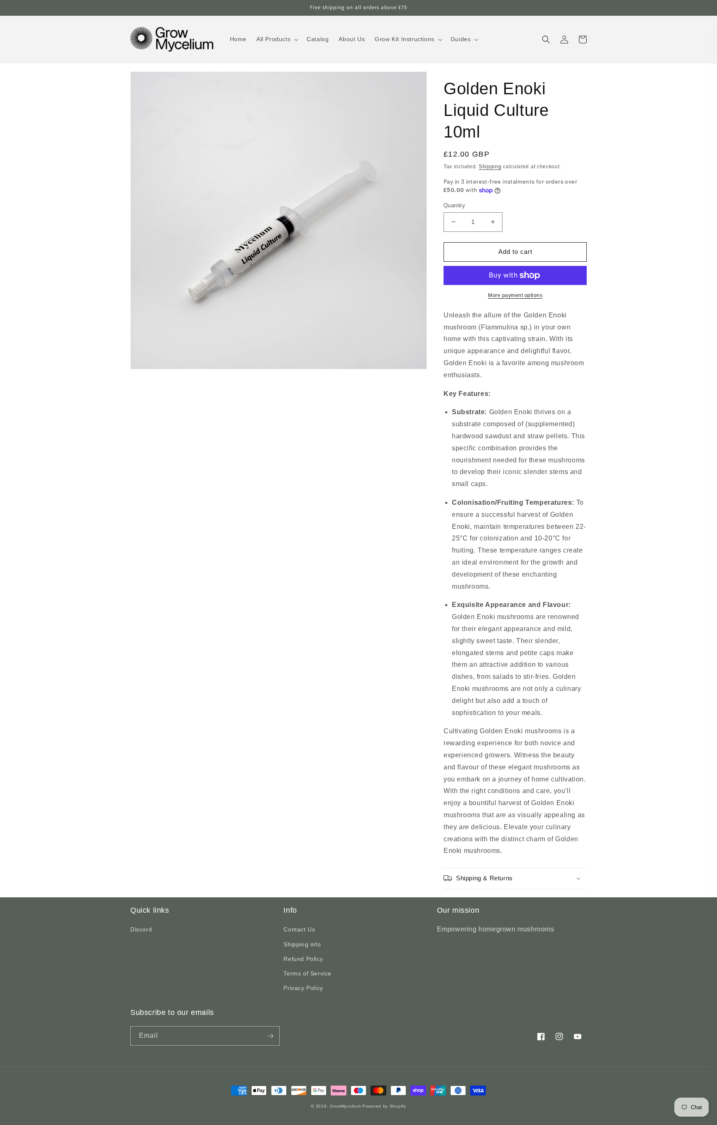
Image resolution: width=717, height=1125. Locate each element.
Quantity (454, 205)
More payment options (515, 295)
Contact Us (299, 929)
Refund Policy (303, 959)
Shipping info (302, 944)
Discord (141, 929)
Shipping (490, 166)
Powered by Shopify (384, 1106)
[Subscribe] (270, 1036)
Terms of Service (307, 973)
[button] (276, 39)
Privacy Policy (303, 988)
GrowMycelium (345, 1106)
